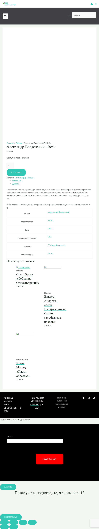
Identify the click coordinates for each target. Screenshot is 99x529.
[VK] (89, 398)
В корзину (16, 172)
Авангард (21, 177)
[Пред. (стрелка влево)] (4, 527)
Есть (50, 253)
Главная (10, 143)
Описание (16, 180)
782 (49, 236)
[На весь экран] (23, 522)
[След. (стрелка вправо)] (13, 527)
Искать (69, 15)
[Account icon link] (91, 4)
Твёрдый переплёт (57, 245)
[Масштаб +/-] (32, 522)
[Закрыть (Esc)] (4, 522)
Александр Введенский (58, 212)
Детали (15, 183)
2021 (50, 228)
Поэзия (19, 143)
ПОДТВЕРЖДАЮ (10, 517)
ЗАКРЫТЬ (8, 487)
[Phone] (94, 398)
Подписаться (49, 459)
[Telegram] (83, 398)
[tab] (52, 180)
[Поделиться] (13, 522)
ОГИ (50, 220)
